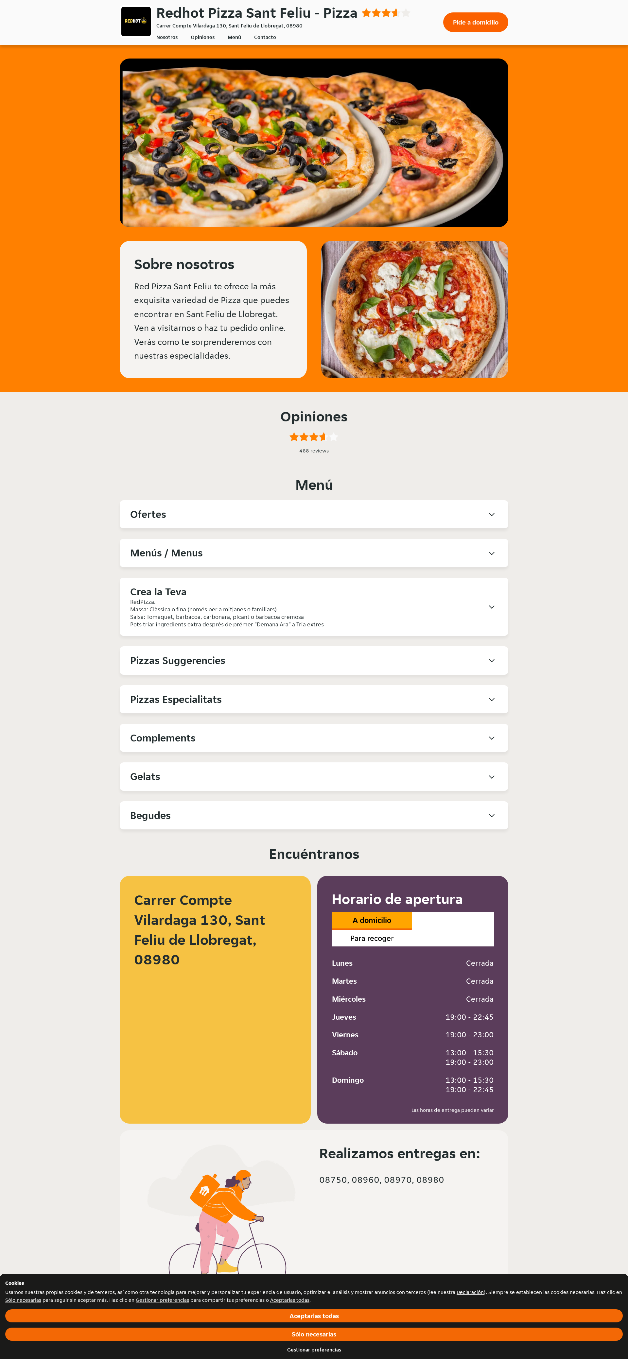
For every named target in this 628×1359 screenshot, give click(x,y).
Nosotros (167, 37)
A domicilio (372, 920)
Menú (234, 37)
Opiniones (203, 37)
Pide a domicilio (475, 22)
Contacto (265, 37)
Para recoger (372, 938)
